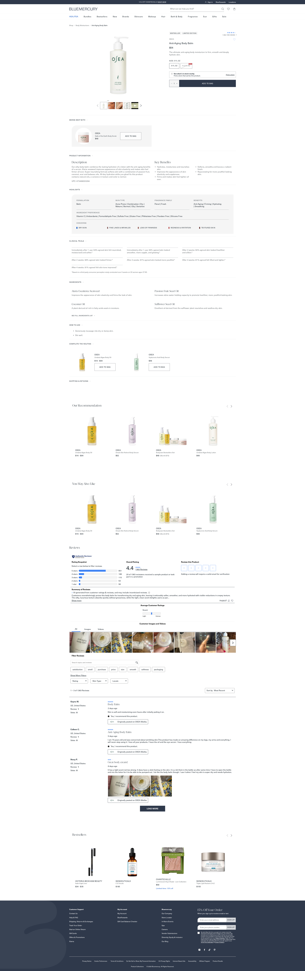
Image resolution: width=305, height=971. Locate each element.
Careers (165, 929)
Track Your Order (75, 925)
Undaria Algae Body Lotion (206, 453)
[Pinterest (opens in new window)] (214, 949)
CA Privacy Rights (164, 961)
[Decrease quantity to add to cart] (170, 83)
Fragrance (193, 16)
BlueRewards (221, 2)
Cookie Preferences (100, 961)
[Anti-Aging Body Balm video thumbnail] (134, 105)
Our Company (167, 913)
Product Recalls (218, 961)
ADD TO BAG (131, 136)
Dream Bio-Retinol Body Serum (127, 453)
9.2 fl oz (187, 65)
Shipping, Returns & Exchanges (81, 921)
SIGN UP (231, 920)
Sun (205, 16)
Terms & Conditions (117, 961)
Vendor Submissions (169, 933)
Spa (163, 925)
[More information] (235, 35)
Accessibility (192, 961)
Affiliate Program (204, 961)
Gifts (214, 16)
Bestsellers (102, 16)
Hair (163, 16)
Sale (224, 16)
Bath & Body (177, 16)
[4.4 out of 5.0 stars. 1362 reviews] (231, 32)
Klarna (71, 941)
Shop (71, 25)
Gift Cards (73, 933)
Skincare (138, 16)
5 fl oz (174, 66)
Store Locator (167, 917)
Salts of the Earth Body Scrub (105, 136)
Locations (232, 2)
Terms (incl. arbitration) (207, 942)
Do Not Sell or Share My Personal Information (141, 961)
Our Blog (165, 941)
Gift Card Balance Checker (127, 921)
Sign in (210, 2)
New (115, 16)
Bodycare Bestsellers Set (165, 453)
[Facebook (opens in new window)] (204, 949)
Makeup (152, 16)
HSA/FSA (73, 16)
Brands (125, 16)
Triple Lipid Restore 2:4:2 (205, 883)
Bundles (87, 16)
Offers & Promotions (77, 937)
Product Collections (137, 966)
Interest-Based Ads (179, 961)
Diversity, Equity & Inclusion (172, 937)
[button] (234, 8)
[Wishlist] (228, 8)
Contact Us (73, 913)
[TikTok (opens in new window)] (209, 949)
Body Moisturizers (82, 25)
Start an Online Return (77, 929)
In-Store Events (167, 921)
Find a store (230, 75)
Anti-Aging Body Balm (99, 25)
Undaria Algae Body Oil (102, 357)
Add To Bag (105, 367)
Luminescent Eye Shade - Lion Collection (171, 882)
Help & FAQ (73, 917)
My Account (121, 913)
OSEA (171, 39)
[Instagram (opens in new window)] (199, 949)
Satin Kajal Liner (81, 883)
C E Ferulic (120, 883)
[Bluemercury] (83, 9)
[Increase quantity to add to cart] (177, 83)
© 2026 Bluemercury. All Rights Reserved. (160, 966)
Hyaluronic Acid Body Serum (159, 357)
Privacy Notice (86, 961)
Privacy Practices (220, 938)
